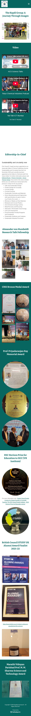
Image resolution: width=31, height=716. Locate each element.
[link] (4, 4)
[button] (28, 3)
